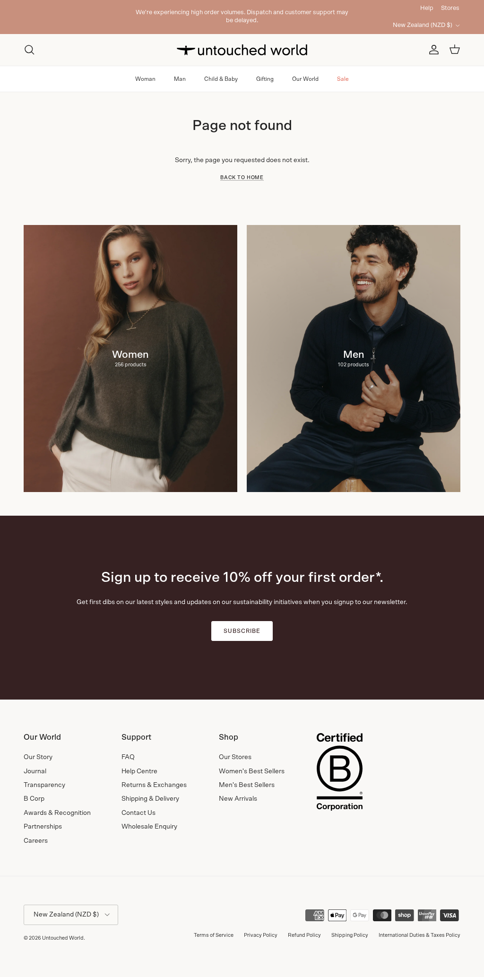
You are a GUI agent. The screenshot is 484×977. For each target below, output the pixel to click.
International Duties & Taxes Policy (419, 935)
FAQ (128, 757)
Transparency (44, 785)
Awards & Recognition (57, 813)
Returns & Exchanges (154, 785)
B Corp (34, 798)
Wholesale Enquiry (149, 826)
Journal (35, 771)
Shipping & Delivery (150, 798)
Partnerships (43, 826)
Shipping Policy (349, 935)
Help (426, 8)
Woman (145, 79)
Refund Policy (304, 935)
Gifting (265, 79)
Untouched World (63, 938)
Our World (305, 79)
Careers (36, 841)
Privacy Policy (260, 935)
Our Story (38, 757)
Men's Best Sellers (247, 785)
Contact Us (138, 813)
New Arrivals (238, 798)
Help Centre (139, 771)
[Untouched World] (242, 49)
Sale (343, 79)
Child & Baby (221, 79)
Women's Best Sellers (252, 771)
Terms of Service (213, 935)
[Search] (29, 49)
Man (180, 79)
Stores (450, 8)
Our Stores (235, 757)
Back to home (242, 177)
